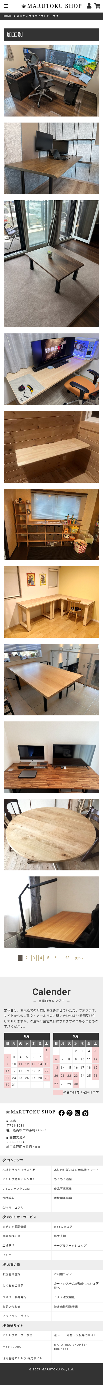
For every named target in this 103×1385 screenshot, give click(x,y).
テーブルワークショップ (70, 1245)
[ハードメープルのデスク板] (51, 336)
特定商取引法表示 (66, 1307)
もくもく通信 (63, 1179)
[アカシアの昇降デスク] (51, 724)
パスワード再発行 (14, 1297)
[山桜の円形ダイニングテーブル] (51, 801)
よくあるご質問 (13, 1285)
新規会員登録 (11, 1274)
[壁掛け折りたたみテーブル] (51, 413)
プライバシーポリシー (17, 1316)
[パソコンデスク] (51, 125)
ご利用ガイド (63, 1274)
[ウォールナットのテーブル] (51, 203)
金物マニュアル (13, 1207)
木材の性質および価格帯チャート (76, 1170)
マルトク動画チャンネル (19, 1179)
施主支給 (60, 1236)
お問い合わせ (11, 1307)
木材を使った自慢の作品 (19, 1170)
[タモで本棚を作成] (51, 491)
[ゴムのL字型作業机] (51, 569)
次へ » (79, 958)
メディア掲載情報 (14, 1226)
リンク (7, 1255)
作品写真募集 (63, 1188)
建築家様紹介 (11, 1236)
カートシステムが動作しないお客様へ (76, 1286)
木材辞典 (8, 1198)
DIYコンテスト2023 (16, 1188)
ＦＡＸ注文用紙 (64, 1297)
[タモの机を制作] (51, 879)
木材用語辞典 (63, 1198)
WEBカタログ (63, 1226)
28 (67, 958)
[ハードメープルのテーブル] (51, 646)
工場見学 (8, 1245)
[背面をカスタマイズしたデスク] (51, 47)
